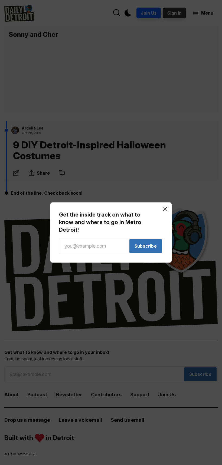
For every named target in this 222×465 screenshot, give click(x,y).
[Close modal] (165, 208)
